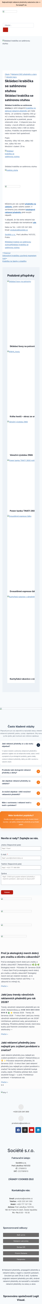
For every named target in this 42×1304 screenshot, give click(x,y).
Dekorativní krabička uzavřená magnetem (19, 254)
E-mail (4, 854)
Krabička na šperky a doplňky (14, 260)
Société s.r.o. (10, 234)
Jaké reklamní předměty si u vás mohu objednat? (21, 745)
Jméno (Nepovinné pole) (11, 845)
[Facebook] (18, 1130)
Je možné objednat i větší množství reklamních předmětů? (20, 793)
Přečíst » (4, 986)
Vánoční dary (11, 77)
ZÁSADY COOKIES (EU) (21, 1179)
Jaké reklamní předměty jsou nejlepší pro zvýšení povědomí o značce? (20, 1046)
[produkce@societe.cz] (21, 1118)
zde (34, 222)
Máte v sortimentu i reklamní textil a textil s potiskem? (20, 804)
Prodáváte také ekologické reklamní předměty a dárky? (20, 771)
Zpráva (4, 873)
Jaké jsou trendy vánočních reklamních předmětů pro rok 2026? (18, 998)
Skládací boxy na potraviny (23, 346)
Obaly (7, 74)
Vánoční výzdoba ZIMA (21, 455)
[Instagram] (25, 1130)
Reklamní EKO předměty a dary (24, 74)
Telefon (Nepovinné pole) (11, 864)
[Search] (5, 30)
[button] (38, 14)
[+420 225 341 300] (21, 1107)
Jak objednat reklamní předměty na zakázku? (20, 782)
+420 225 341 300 (21, 1112)
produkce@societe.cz (19, 230)
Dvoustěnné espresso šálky (23, 591)
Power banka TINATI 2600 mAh (25, 511)
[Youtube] (31, 1130)
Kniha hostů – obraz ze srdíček (25, 416)
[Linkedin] (38, 1130)
